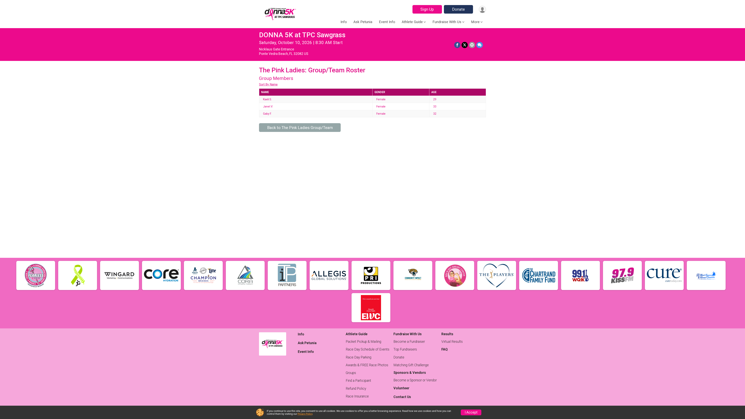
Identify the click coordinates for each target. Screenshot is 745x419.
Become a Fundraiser (409, 342)
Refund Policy (356, 388)
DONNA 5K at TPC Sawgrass (302, 35)
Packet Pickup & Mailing (363, 342)
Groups (351, 373)
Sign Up (427, 9)
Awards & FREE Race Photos (367, 365)
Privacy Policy (305, 413)
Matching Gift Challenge (411, 365)
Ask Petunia (362, 22)
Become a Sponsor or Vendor (415, 380)
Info (343, 22)
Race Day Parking (358, 357)
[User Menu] (482, 9)
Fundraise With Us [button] (446, 22)
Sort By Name (268, 84)
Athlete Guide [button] (412, 22)
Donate (458, 9)
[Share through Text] (479, 45)
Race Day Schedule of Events (367, 349)
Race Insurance (357, 396)
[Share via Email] (472, 45)
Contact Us (402, 397)
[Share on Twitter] (465, 45)
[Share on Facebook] (457, 45)
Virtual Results (452, 342)
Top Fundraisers (405, 349)
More (475, 22)
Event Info (387, 22)
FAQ (444, 349)
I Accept (471, 412)
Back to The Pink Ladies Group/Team (300, 127)
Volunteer (401, 388)
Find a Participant (358, 381)
